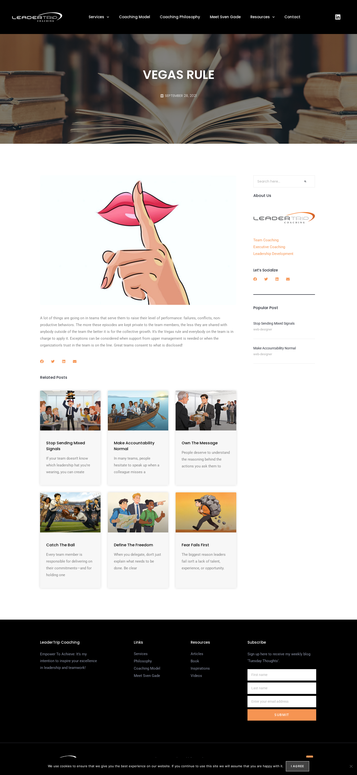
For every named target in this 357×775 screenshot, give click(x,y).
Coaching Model (134, 16)
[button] (41, 361)
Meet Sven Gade (225, 16)
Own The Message (200, 443)
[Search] (305, 181)
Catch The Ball (60, 545)
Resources (260, 16)
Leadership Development (273, 254)
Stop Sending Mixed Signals (274, 323)
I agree (297, 766)
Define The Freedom (133, 545)
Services (96, 16)
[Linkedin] (338, 17)
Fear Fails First (195, 545)
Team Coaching (266, 240)
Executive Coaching (269, 247)
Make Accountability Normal (274, 348)
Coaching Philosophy (180, 16)
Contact (292, 16)
